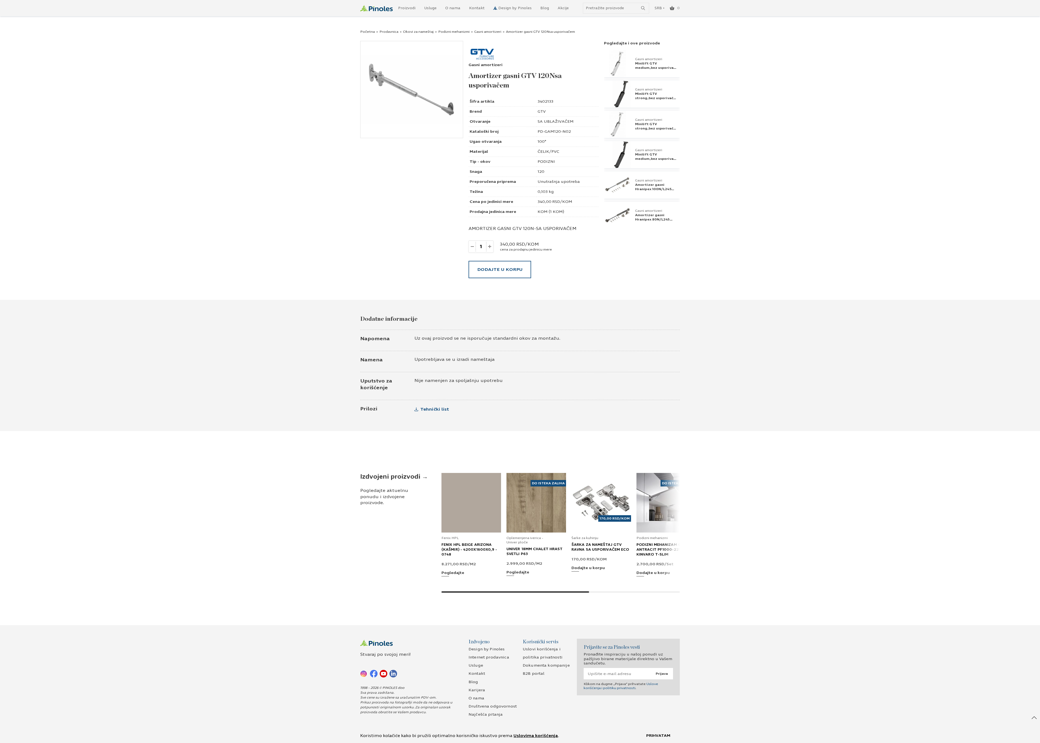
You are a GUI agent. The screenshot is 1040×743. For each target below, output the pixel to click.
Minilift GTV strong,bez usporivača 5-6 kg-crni (655, 98)
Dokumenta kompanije (546, 665)
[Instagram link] (364, 673)
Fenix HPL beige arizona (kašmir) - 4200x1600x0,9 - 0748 (469, 550)
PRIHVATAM (658, 735)
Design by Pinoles (515, 8)
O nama (452, 8)
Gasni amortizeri (487, 32)
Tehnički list (434, 409)
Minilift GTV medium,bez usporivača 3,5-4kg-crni (656, 159)
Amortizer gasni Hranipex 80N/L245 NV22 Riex (652, 219)
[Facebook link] (374, 673)
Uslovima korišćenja (536, 735)
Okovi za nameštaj (418, 32)
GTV (542, 111)
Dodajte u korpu (499, 269)
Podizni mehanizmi (454, 32)
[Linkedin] (393, 673)
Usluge (430, 8)
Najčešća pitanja (486, 714)
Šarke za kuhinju (584, 538)
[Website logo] (376, 8)
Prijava (662, 674)
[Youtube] (383, 673)
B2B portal (533, 673)
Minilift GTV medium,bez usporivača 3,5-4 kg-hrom (656, 67)
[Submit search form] (643, 8)
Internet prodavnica (489, 657)
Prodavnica (388, 32)
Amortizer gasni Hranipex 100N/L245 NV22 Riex (653, 189)
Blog (544, 8)
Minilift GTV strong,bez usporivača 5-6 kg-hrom (655, 128)
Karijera (477, 690)
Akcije (563, 8)
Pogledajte (452, 573)
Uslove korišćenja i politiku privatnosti (621, 686)
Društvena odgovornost (493, 706)
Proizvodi (406, 8)
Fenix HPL (450, 538)
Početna (367, 32)
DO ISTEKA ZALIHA (548, 483)
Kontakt (477, 8)
